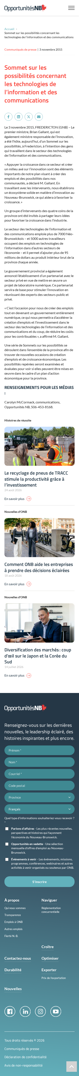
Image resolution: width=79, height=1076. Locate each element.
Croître (48, 946)
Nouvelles (13, 988)
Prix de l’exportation (54, 978)
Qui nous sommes (15, 908)
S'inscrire (39, 882)
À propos (11, 900)
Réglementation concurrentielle (51, 909)
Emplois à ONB (13, 922)
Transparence (12, 915)
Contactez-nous (17, 958)
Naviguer (49, 900)
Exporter (49, 969)
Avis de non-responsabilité (23, 1065)
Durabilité (12, 969)
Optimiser (50, 958)
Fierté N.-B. (11, 936)
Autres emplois (13, 929)
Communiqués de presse (21, 1048)
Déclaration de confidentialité (25, 1056)
